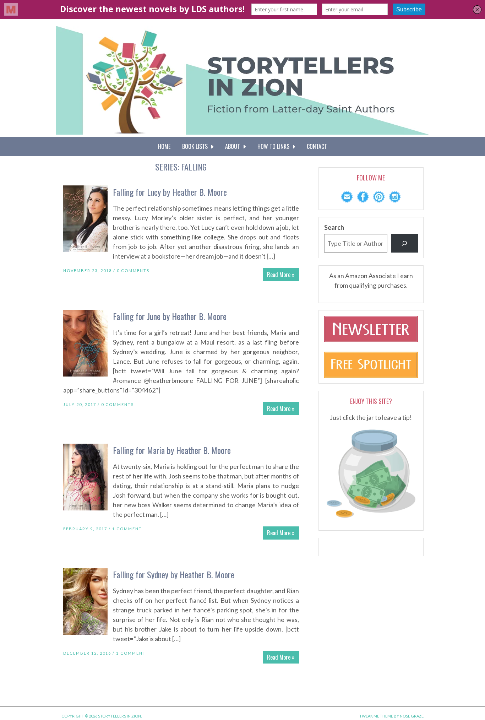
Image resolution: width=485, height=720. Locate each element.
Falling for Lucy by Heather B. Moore (170, 191)
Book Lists (196, 146)
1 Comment (127, 528)
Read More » (281, 274)
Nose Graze (412, 716)
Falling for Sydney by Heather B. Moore (173, 574)
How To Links (274, 146)
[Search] (404, 243)
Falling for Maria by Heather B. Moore (172, 450)
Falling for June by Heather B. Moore (170, 316)
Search (334, 227)
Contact (317, 146)
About (234, 146)
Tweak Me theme (376, 716)
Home (164, 146)
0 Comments (133, 270)
